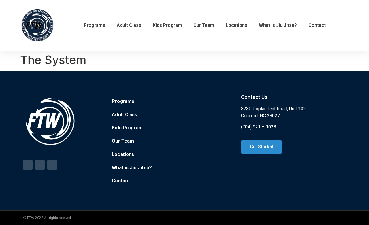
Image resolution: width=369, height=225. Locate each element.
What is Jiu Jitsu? (278, 25)
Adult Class (129, 25)
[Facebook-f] (28, 165)
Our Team (203, 25)
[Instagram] (52, 165)
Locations (236, 25)
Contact (317, 25)
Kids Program (167, 25)
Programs (94, 25)
